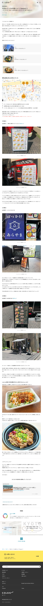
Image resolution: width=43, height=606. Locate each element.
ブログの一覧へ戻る (21, 541)
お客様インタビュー (25, 572)
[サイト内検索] (37, 2)
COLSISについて (5, 570)
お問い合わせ (24, 576)
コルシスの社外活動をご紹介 (9, 526)
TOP (3, 549)
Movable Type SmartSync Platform (28, 583)
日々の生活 (5, 14)
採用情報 (23, 574)
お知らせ (3, 576)
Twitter (20, 123)
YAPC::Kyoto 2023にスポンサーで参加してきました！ (33, 527)
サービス (23, 570)
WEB (14, 298)
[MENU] (40, 2)
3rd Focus (4, 583)
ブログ (6, 549)
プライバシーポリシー (6, 578)
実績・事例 (4, 572)
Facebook (4, 588)
